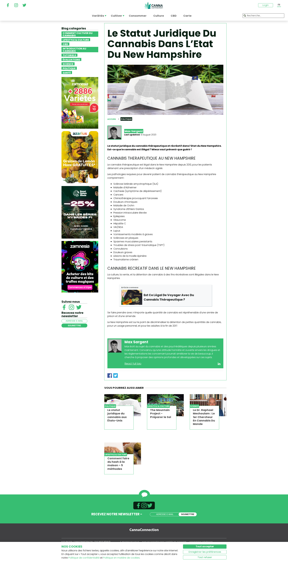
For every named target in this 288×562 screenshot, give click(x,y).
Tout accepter (205, 546)
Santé (67, 72)
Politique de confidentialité (84, 557)
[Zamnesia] (80, 102)
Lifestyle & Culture (76, 39)
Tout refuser (205, 557)
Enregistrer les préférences (205, 552)
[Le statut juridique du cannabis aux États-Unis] (122, 405)
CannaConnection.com (153, 5)
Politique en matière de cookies (121, 557)
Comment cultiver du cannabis (78, 34)
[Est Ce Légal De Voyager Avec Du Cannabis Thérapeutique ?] (131, 297)
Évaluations (71, 59)
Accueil (111, 119)
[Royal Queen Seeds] (80, 212)
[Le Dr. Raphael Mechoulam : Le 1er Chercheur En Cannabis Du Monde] (208, 405)
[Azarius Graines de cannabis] (80, 157)
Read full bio (132, 363)
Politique (69, 68)
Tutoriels (69, 55)
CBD (65, 43)
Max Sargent (134, 131)
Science (68, 63)
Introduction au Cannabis (74, 49)
